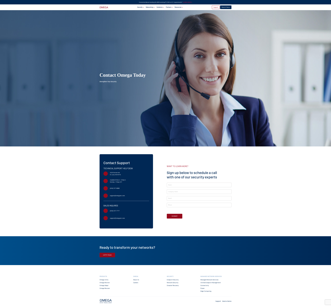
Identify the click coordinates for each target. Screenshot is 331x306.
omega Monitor (105, 282)
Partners (168, 7)
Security (139, 7)
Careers (135, 282)
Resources (178, 7)
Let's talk (107, 255)
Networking (149, 7)
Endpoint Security (173, 280)
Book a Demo (226, 7)
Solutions (160, 7)
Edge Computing (205, 291)
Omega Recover (105, 288)
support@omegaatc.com (117, 195)
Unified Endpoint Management (210, 282)
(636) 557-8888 (115, 188)
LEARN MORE (187, 2)
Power (202, 288)
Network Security (172, 282)
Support (215, 7)
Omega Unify (104, 280)
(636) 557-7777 (115, 211)
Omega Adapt (104, 285)
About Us (136, 280)
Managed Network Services (209, 280)
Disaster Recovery (173, 285)
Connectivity (204, 285)
